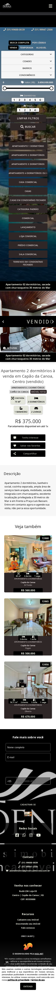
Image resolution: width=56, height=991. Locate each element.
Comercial (28, 218)
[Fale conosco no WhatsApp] (24, 835)
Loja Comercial (28, 236)
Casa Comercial (28, 182)
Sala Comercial (28, 254)
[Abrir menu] (50, 6)
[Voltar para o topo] (7, 962)
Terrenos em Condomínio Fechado (28, 263)
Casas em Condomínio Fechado (28, 200)
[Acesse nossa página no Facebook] (17, 835)
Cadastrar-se (28, 804)
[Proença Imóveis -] (28, 814)
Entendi (28, 986)
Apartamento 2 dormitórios (28, 155)
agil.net (39, 954)
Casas (28, 191)
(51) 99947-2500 (44, 29)
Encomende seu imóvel (28, 923)
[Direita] (53, 322)
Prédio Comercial (28, 245)
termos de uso (38, 980)
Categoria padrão (27, 209)
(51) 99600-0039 (16, 29)
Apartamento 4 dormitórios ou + (28, 173)
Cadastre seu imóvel (28, 919)
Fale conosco (28, 927)
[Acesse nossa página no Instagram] (31, 835)
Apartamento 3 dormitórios (28, 164)
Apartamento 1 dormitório (28, 146)
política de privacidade (18, 980)
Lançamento (28, 227)
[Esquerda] (3, 322)
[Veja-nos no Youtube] (38, 835)
